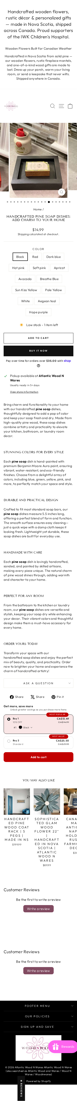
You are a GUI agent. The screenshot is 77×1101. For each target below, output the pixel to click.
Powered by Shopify (38, 1081)
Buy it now (38, 350)
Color (38, 249)
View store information (24, 391)
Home (37, 209)
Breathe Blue (49, 279)
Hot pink (18, 268)
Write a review (38, 909)
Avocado (25, 279)
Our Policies (37, 1016)
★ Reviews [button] (21, 1088)
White (25, 301)
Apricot (59, 268)
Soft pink (39, 268)
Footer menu (37, 1006)
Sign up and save (37, 1026)
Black (20, 257)
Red (35, 257)
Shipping (23, 234)
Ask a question (38, 683)
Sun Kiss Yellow (26, 290)
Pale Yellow (53, 290)
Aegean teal (47, 301)
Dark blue (53, 257)
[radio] (38, 724)
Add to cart (39, 757)
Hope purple (38, 312)
